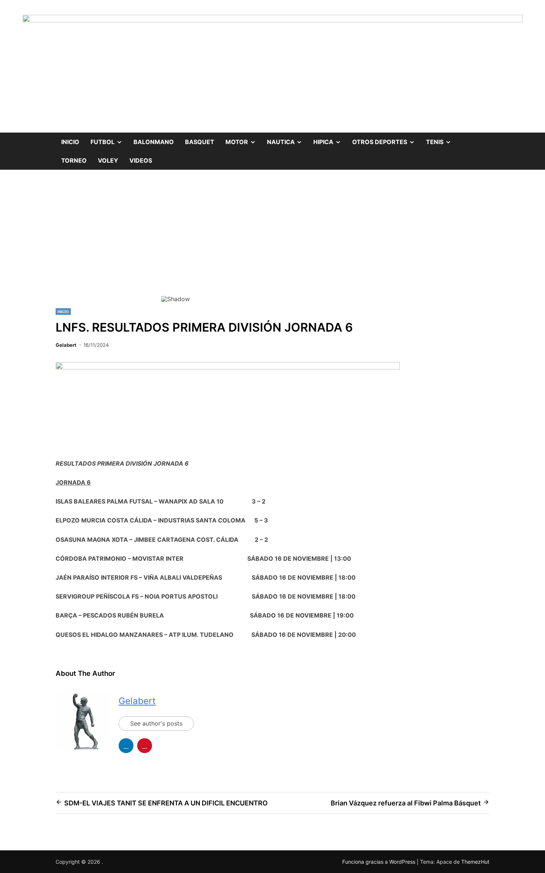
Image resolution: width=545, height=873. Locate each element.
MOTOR (243, 139)
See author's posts (156, 723)
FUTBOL (109, 139)
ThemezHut (475, 862)
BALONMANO (153, 142)
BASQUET (199, 142)
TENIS (441, 139)
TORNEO (74, 160)
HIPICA (330, 139)
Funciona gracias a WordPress (379, 862)
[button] (173, 240)
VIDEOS (140, 160)
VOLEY (108, 160)
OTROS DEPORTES (386, 139)
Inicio (70, 142)
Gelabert (66, 345)
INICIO (63, 311)
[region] (272, 245)
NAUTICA (287, 139)
